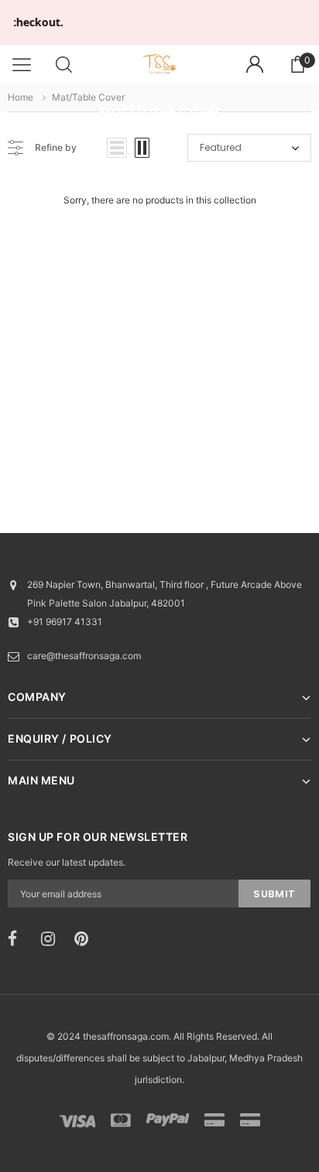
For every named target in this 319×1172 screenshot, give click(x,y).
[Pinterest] (86, 939)
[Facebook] (19, 939)
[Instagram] (52, 939)
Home (20, 97)
